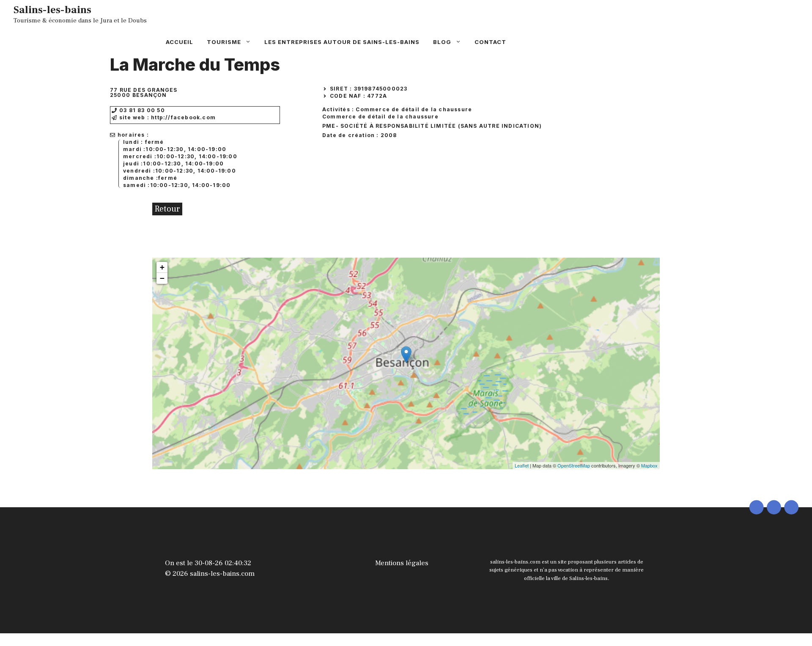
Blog (442, 41)
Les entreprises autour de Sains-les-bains (342, 41)
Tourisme (224, 41)
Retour (167, 208)
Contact (490, 41)
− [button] (162, 278)
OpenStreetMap (573, 465)
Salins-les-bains (52, 9)
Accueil (179, 41)
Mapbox (649, 465)
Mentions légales (401, 563)
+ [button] (162, 267)
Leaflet (522, 465)
